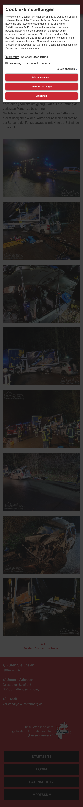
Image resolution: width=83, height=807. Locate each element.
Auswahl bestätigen (41, 86)
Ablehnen (41, 96)
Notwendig (15, 63)
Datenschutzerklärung (34, 56)
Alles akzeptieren (41, 77)
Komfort (31, 63)
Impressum (12, 56)
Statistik (46, 63)
